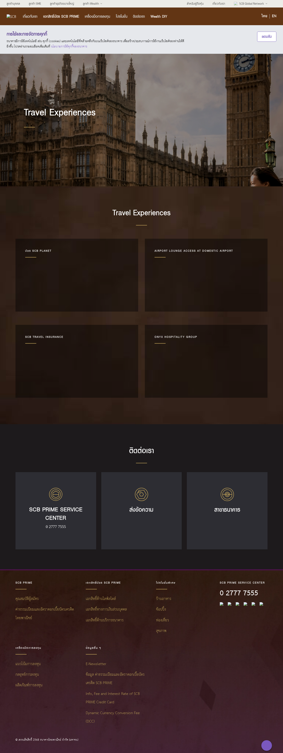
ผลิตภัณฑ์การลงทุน (28, 685)
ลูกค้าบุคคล (13, 4)
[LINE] (229, 603)
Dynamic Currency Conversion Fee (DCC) (113, 717)
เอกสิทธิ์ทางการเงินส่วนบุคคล (106, 609)
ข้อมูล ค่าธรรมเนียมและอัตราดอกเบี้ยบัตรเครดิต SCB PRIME (115, 679)
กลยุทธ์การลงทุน (27, 674)
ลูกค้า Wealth (91, 4)
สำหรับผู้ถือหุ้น (195, 4)
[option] (76, 275)
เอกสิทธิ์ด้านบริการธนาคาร (105, 620)
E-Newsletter (96, 664)
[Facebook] (221, 603)
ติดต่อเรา (139, 16)
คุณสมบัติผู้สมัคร (27, 599)
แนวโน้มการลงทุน (28, 664)
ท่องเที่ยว (162, 620)
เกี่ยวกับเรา (218, 4)
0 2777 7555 (239, 593)
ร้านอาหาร (163, 599)
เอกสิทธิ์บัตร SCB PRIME (61, 16)
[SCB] (11, 16)
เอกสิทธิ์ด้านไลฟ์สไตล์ (101, 599)
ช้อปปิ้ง (161, 609)
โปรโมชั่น (121, 16)
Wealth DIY (159, 16)
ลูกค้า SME (35, 4)
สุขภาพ (161, 631)
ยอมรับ (267, 36)
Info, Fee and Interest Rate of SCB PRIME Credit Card (113, 698)
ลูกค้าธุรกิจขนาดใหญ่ (62, 4)
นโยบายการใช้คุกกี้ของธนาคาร (69, 46)
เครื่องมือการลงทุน (97, 16)
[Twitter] (253, 603)
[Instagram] (261, 603)
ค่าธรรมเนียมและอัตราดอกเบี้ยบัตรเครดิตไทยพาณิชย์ (44, 613)
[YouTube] (245, 603)
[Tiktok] (237, 603)
